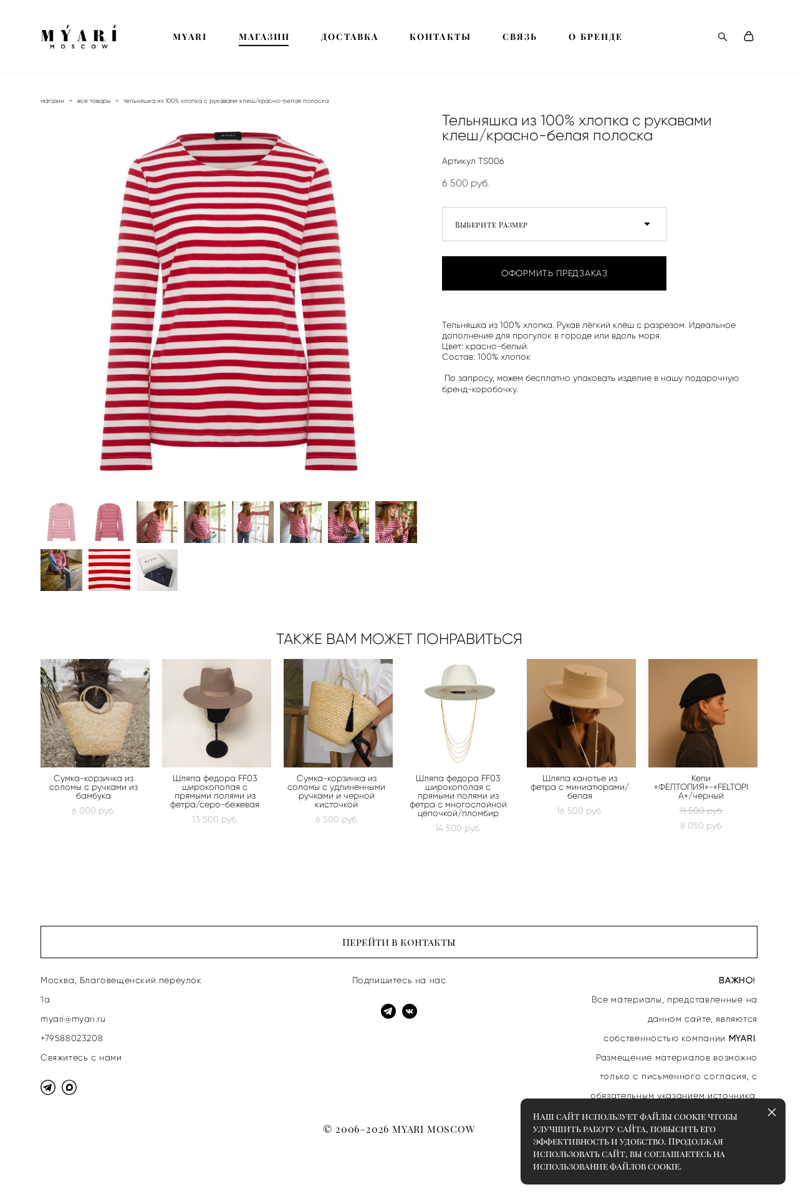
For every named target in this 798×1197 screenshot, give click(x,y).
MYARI (190, 37)
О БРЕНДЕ (596, 37)
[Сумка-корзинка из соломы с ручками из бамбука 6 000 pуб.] (95, 713)
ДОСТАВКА (349, 37)
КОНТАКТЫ (440, 37)
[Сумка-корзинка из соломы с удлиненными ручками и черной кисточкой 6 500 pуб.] (338, 713)
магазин (52, 100)
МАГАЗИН (265, 37)
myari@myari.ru (73, 1019)
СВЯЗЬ (520, 37)
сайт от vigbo (65, 1168)
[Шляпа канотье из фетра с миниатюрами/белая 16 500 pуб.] (581, 713)
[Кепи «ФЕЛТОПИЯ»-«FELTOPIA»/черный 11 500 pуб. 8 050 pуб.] (702, 713)
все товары (93, 100)
